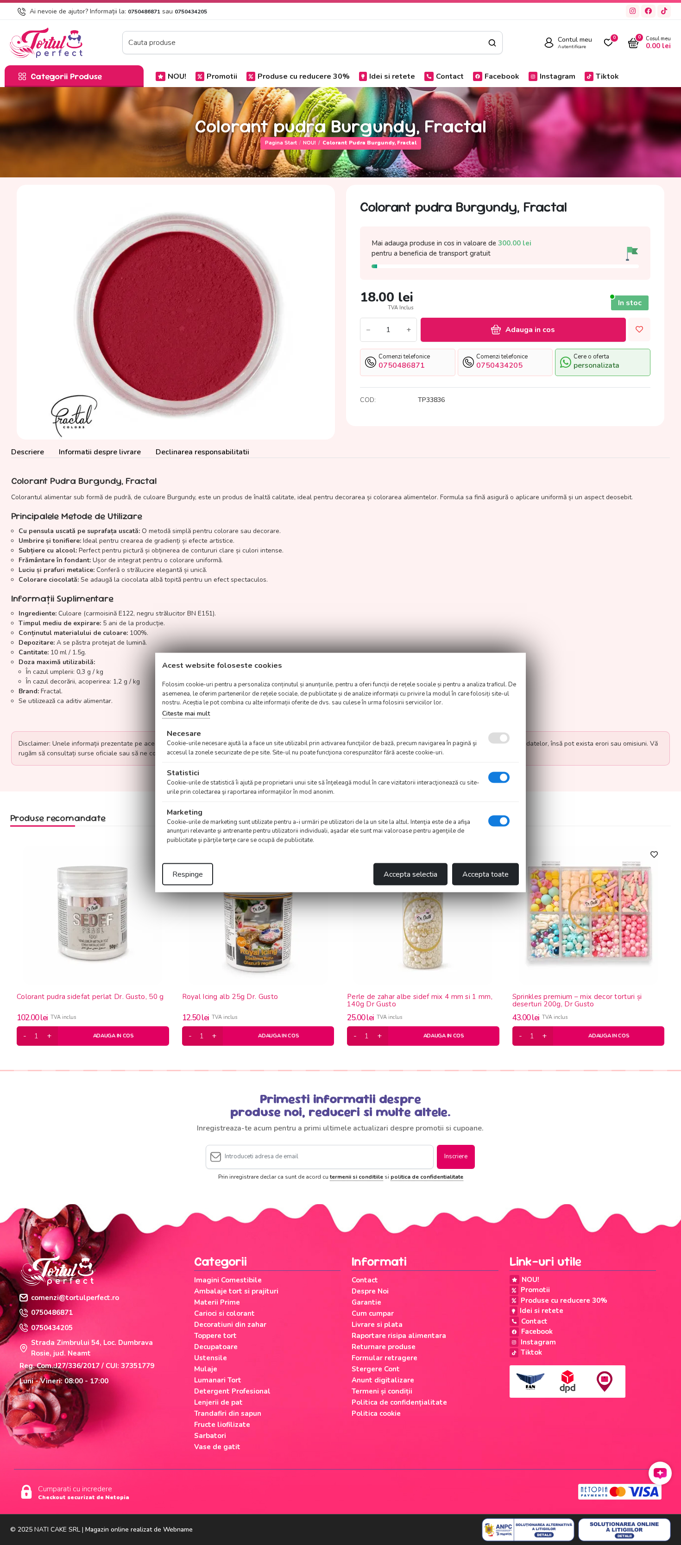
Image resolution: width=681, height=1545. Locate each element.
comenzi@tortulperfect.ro (75, 1297)
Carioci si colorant (224, 1313)
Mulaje (205, 1369)
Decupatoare (216, 1346)
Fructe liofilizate (222, 1424)
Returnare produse (384, 1346)
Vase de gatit (217, 1446)
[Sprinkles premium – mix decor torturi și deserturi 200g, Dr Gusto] (588, 915)
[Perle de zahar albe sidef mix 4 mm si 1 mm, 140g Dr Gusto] (422, 915)
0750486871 (144, 11)
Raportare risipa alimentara (399, 1335)
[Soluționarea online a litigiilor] (624, 1529)
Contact (450, 76)
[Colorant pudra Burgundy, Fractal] (176, 312)
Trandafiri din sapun (227, 1413)
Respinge (187, 874)
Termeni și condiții (382, 1391)
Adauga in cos (530, 330)
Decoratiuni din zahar (230, 1324)
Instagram (557, 76)
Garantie (366, 1302)
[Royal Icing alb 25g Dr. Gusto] (258, 915)
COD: (368, 400)
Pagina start (281, 142)
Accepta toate (485, 874)
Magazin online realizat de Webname (139, 1529)
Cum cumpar (373, 1313)
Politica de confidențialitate (399, 1402)
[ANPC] (528, 1529)
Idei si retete (392, 76)
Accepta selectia (410, 874)
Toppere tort (215, 1335)
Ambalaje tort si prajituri (236, 1291)
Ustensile (210, 1358)
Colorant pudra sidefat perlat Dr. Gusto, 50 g (90, 997)
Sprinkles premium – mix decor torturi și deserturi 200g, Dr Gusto (577, 1000)
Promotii (222, 76)
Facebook (502, 76)
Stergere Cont (376, 1369)
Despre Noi (370, 1291)
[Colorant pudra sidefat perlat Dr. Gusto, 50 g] (92, 915)
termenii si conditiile (356, 1177)
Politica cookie (376, 1413)
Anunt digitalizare (383, 1380)
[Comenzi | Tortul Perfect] (45, 42)
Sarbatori (210, 1435)
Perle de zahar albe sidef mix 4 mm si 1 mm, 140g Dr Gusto (419, 1000)
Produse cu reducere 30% (304, 76)
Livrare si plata (377, 1324)
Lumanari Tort (217, 1380)
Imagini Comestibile (228, 1280)
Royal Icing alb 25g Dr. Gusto (230, 997)
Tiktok (607, 76)
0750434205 (191, 11)
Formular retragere (384, 1358)
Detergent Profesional (232, 1391)
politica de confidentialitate (427, 1177)
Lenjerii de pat (218, 1402)
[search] (492, 42)
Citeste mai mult (186, 713)
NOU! (177, 76)
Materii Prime (217, 1302)
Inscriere (455, 1156)
